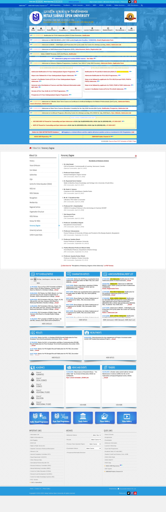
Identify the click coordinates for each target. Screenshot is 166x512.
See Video (81, 58)
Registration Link (96, 49)
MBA (38, 283)
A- (37, 1)
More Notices (83, 320)
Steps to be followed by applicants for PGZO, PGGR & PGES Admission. (108, 85)
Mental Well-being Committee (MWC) (40, 468)
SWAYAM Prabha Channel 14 (37, 5)
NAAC (88, 5)
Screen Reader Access (112, 2)
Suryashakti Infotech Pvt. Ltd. (128, 489)
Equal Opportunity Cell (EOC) (38, 457)
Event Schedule (76, 377)
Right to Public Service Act (37, 446)
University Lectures (36, 230)
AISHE (101, 5)
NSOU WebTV (108, 460)
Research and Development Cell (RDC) (41, 474)
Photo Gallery (46, 488)
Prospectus (114, 108)
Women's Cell (34, 451)
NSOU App (107, 463)
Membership (33, 202)
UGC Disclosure (133, 5)
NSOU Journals (78, 5)
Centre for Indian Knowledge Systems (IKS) (42, 477)
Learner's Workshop (110, 446)
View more (83, 405)
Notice (108, 45)
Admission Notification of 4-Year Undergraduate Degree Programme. (53, 72)
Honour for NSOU (35, 221)
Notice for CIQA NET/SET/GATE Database (43, 132)
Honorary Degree (35, 225)
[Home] (36, 21)
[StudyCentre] (83, 418)
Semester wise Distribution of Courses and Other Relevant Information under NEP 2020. (56, 86)
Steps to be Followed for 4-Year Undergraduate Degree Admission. (52, 75)
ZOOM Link (85, 377)
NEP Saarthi (108, 468)
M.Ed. (59, 279)
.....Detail (74, 282)
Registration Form (107, 40)
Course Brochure (35, 104)
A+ (42, 1)
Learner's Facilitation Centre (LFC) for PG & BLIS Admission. (104, 89)
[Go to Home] (30, 148)
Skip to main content (96, 2)
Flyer (113, 113)
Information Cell (34, 434)
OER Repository (56, 5)
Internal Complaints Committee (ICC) (40, 454)
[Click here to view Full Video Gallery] (127, 418)
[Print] (136, 156)
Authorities (33, 175)
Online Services (120, 5)
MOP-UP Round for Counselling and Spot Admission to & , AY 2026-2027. (74, 125)
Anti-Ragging (33, 440)
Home (31, 488)
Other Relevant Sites (36, 460)
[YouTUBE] (135, 1)
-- (57, 1)
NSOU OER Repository (50, 136)
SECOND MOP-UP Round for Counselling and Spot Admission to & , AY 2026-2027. (77, 121)
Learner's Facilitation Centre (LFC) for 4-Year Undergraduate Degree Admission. (53, 80)
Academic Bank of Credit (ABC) (113, 451)
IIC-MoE (109, 5)
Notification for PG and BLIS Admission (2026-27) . (107, 72)
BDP (31, 279)
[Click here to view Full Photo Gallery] (105, 418)
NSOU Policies (34, 216)
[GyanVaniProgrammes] (61, 418)
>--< (55, 1)
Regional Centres (35, 207)
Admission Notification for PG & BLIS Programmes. (101, 75)
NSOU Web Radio (109, 457)
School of (40, 373)
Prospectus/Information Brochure (75, 452)
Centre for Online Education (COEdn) (40, 471)
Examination (108, 440)
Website (117, 113)
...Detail (56, 290)
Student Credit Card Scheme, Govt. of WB (116, 454)
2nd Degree (46, 279)
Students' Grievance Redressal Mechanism (42, 448)
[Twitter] (129, 1)
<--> (60, 1)
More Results (56, 357)
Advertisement (80, 49)
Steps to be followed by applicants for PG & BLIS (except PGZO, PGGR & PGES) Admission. (108, 80)
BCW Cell (33, 443)
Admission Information (110, 443)
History (32, 161)
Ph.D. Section (34, 479)
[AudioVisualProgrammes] (39, 418)
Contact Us (38, 488)
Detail (99, 40)
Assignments (108, 437)
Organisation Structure (37, 212)
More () (108, 320)
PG (35, 279)
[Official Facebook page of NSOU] (132, 1)
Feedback (67, 5)
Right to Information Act (36, 437)
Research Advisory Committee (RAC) (40, 465)
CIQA (31, 179)
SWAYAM (22, 5)
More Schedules (47, 324)
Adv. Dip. (53, 279)
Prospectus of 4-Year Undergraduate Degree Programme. (50, 95)
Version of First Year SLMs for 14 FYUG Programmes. (48, 91)
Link (132, 132)
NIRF (95, 5)
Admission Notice (106, 63)
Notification (86, 35)
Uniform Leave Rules (36, 235)
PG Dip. (39, 279)
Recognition (33, 198)
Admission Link (116, 45)
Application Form (118, 63)
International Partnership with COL (39, 463)
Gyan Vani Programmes (111, 448)
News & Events (108, 434)
